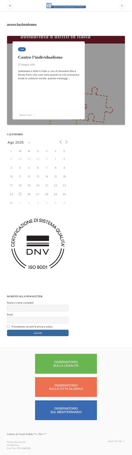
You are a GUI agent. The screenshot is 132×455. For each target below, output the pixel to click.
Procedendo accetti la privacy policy (32, 326)
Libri (22, 49)
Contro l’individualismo (40, 57)
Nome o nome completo (20, 302)
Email (10, 314)
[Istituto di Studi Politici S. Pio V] (66, 5)
